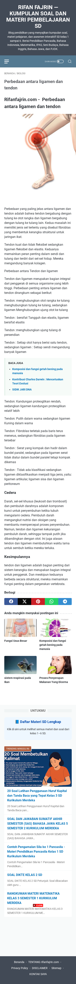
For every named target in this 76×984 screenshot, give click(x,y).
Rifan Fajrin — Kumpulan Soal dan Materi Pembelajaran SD (38, 16)
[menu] (9, 61)
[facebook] (11, 601)
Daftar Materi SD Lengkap (40, 722)
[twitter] (24, 601)
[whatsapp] (51, 601)
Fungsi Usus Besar (15, 640)
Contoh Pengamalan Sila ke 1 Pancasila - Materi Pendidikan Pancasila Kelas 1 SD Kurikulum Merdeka (36, 851)
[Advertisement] (38, 946)
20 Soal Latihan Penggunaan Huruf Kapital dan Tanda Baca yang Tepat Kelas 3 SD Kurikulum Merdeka (37, 795)
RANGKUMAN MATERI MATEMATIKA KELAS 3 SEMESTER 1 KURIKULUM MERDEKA (33, 898)
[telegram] (65, 601)
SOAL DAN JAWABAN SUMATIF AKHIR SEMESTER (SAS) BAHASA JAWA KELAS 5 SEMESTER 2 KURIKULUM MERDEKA (37, 823)
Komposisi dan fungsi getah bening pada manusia (52, 644)
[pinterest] (38, 601)
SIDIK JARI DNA (22, 389)
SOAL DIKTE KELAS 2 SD (24, 875)
